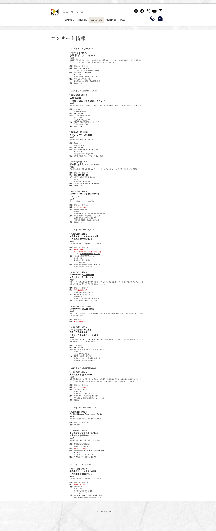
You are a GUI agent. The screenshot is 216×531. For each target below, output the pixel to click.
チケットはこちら (80, 387)
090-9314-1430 (83, 68)
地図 (81, 319)
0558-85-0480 (83, 175)
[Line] (136, 11)
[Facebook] (142, 11)
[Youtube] (154, 11)
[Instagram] (160, 11)
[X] (148, 11)
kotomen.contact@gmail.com (90, 254)
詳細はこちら (78, 83)
